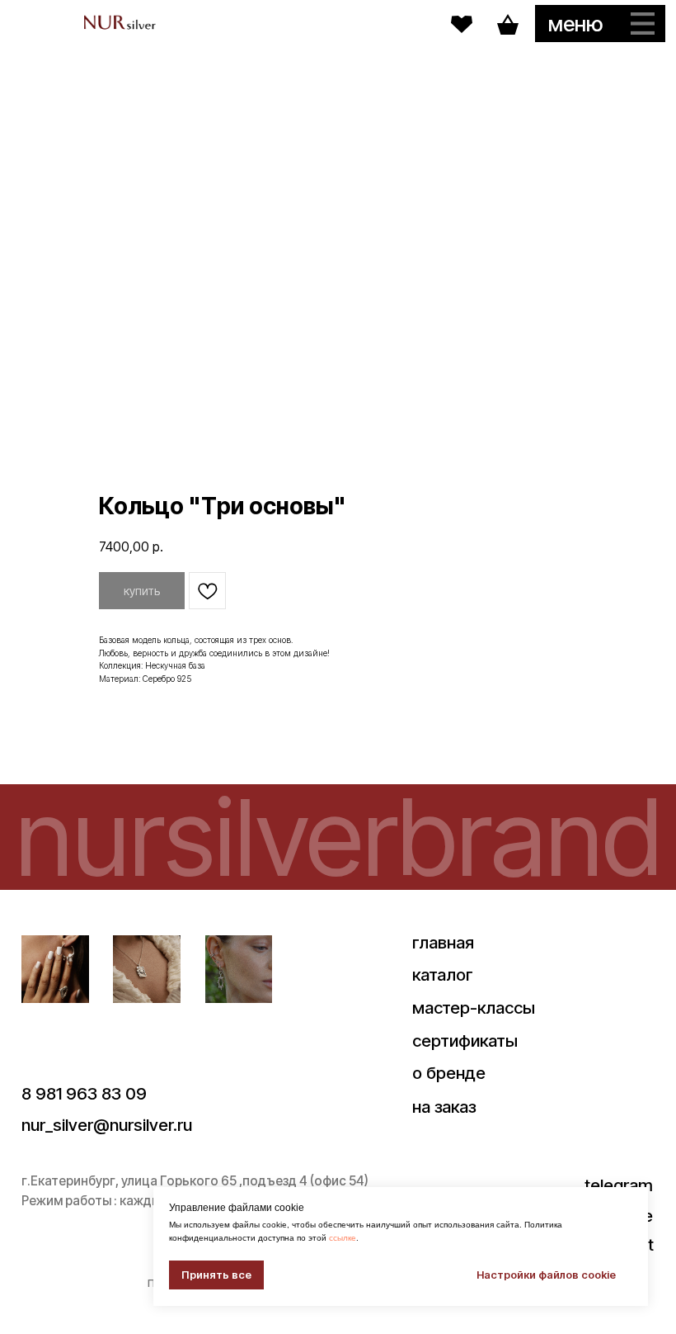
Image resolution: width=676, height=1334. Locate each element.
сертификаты (465, 1040)
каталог (442, 974)
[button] (600, 23)
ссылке (342, 1237)
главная (443, 942)
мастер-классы (473, 1007)
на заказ (444, 1106)
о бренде (449, 1072)
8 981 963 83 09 (84, 1093)
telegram (618, 1185)
